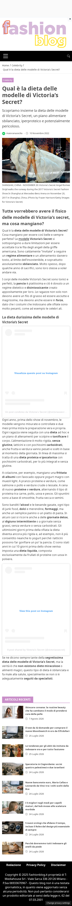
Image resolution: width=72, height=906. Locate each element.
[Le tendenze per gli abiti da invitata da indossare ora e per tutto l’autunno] (12, 750)
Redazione (13, 865)
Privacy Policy (35, 865)
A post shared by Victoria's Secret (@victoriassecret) (36, 649)
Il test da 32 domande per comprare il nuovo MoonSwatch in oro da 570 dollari (47, 729)
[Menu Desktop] (5, 56)
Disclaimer (58, 865)
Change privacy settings (58, 902)
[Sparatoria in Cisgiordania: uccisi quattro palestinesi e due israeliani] (12, 769)
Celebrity (7, 80)
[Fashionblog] (34, 34)
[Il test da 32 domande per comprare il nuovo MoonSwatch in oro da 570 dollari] (12, 732)
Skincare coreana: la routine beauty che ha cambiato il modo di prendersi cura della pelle (46, 711)
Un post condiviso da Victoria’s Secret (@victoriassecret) (36, 412)
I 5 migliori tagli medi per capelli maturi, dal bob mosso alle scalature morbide (45, 806)
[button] (68, 56)
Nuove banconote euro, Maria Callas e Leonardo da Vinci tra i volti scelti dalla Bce (47, 786)
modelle (24, 239)
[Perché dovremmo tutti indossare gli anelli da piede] (12, 848)
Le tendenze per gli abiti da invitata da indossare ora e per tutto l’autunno (47, 747)
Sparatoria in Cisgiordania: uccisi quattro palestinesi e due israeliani (44, 766)
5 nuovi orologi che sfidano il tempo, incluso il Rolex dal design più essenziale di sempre (47, 826)
